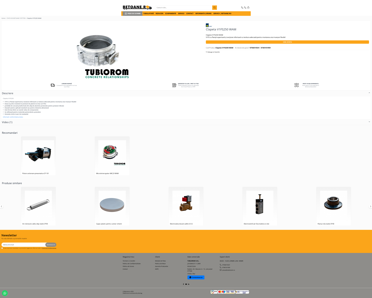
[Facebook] (183, 284)
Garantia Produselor (161, 266)
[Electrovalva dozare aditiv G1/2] (186, 204)
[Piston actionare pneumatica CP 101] (38, 154)
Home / (3, 18)
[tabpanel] (102, 51)
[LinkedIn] (188, 284)
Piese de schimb (134, 13)
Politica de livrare (128, 266)
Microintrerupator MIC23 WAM (107, 173)
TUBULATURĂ (148, 13)
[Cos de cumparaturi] (248, 8)
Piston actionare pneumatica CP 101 (35, 173)
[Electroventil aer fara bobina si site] (259, 204)
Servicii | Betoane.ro (222, 13)
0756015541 (226, 265)
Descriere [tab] (7, 93)
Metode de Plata (160, 261)
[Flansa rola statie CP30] (333, 204)
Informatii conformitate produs (13, 117)
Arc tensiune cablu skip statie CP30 (35, 224)
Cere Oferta (287, 42)
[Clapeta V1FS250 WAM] (102, 51)
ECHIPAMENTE (170, 13)
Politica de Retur (160, 264)
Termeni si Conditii (129, 261)
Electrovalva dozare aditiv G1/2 (181, 224)
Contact (125, 269)
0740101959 (226, 267)
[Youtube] (186, 284)
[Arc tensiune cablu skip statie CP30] (38, 204)
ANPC (157, 269)
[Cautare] (214, 7)
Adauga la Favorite (213, 52)
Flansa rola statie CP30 (326, 224)
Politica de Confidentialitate (49, 248)
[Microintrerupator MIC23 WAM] (112, 154)
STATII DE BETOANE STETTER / (17, 18)
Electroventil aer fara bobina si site (256, 224)
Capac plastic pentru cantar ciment (109, 224)
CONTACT (189, 13)
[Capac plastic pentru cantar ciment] (112, 204)
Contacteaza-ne (197, 277)
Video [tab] (7, 122)
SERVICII (181, 13)
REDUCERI (159, 13)
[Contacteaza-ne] (242, 8)
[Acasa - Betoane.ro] (137, 7)
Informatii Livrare (203, 13)
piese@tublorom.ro (228, 270)
